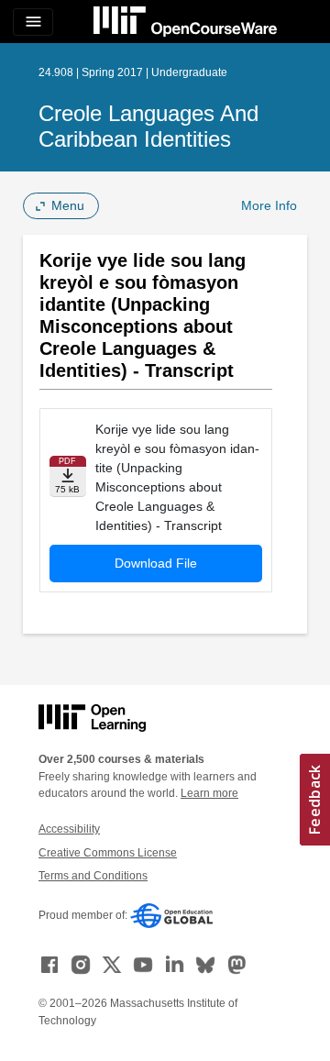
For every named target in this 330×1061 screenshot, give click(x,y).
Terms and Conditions (93, 875)
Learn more (209, 793)
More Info (269, 205)
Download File (156, 563)
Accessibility (69, 829)
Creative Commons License (107, 852)
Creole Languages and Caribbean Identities (148, 126)
